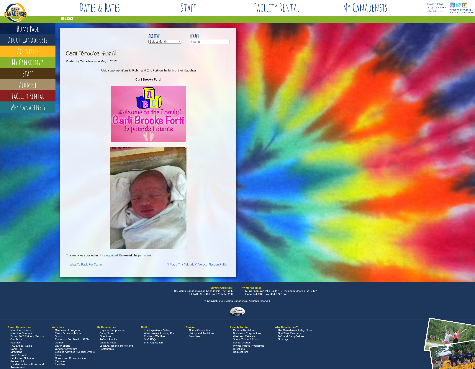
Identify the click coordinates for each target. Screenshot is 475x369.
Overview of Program (67, 330)
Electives (60, 361)
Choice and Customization (70, 358)
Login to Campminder (112, 330)
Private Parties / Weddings (248, 345)
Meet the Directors (21, 333)
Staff (188, 7)
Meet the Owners (20, 330)
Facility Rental (277, 7)
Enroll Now (435, 4)
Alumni (28, 84)
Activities (27, 51)
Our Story (16, 339)
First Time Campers (289, 333)
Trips (58, 354)
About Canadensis (27, 40)
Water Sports (62, 345)
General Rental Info (244, 330)
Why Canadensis (27, 107)
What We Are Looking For (159, 333)
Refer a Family (108, 339)
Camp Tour (16, 348)
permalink (144, 255)
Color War (194, 336)
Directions (16, 351)
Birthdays (283, 339)
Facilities (15, 342)
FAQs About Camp (21, 345)
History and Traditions (201, 333)
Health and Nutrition (22, 358)
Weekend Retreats (244, 336)
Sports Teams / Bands (246, 339)
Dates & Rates (100, 7)
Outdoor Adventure (66, 348)
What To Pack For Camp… (85, 264)
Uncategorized (108, 255)
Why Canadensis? (286, 326)
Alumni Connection (200, 330)
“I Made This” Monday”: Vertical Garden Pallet (199, 264)
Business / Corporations (247, 333)
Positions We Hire (154, 336)
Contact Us (435, 11)
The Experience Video (157, 330)
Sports (59, 336)
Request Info (437, 7)
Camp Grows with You (68, 333)
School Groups (241, 342)
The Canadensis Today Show (295, 330)
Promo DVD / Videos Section (27, 336)
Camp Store (106, 333)
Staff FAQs (150, 339)
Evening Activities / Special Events (75, 351)
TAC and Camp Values (291, 336)
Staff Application (153, 342)
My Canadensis (365, 7)
